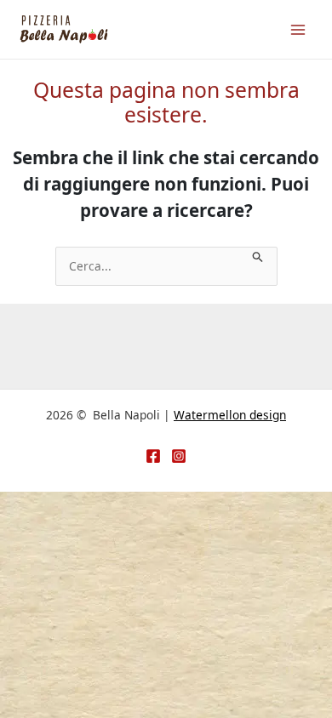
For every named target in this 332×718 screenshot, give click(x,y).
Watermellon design (230, 415)
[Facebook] (153, 456)
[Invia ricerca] (258, 256)
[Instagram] (178, 456)
